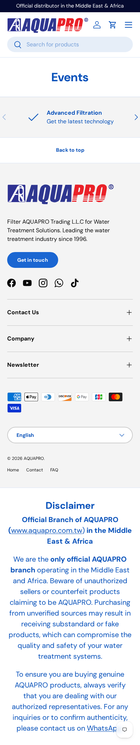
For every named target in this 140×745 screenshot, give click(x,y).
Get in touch (32, 260)
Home (13, 470)
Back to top (70, 150)
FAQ (54, 470)
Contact (34, 470)
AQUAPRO (34, 458)
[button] (113, 25)
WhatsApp (104, 728)
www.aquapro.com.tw (46, 530)
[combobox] (70, 44)
